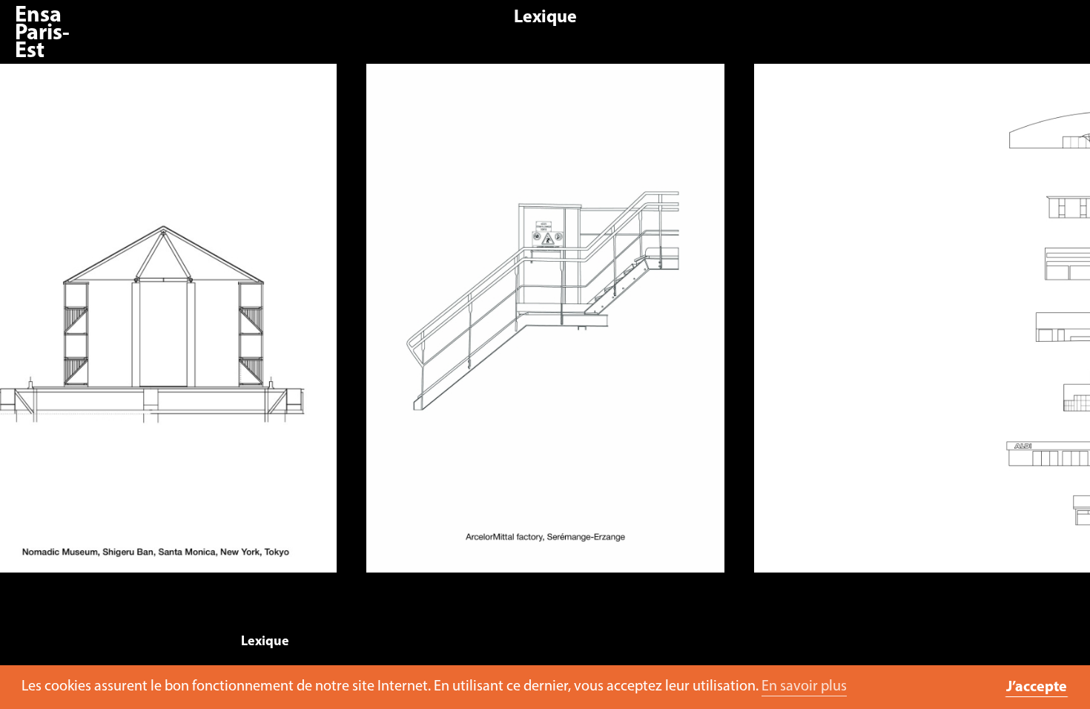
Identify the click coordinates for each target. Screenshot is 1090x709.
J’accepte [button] (1036, 687)
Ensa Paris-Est (42, 33)
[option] (545, 325)
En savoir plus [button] (804, 686)
